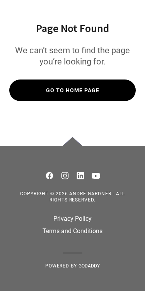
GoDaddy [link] (89, 266)
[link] (49, 175)
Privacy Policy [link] (72, 218)
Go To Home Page (72, 90)
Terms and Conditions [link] (72, 231)
